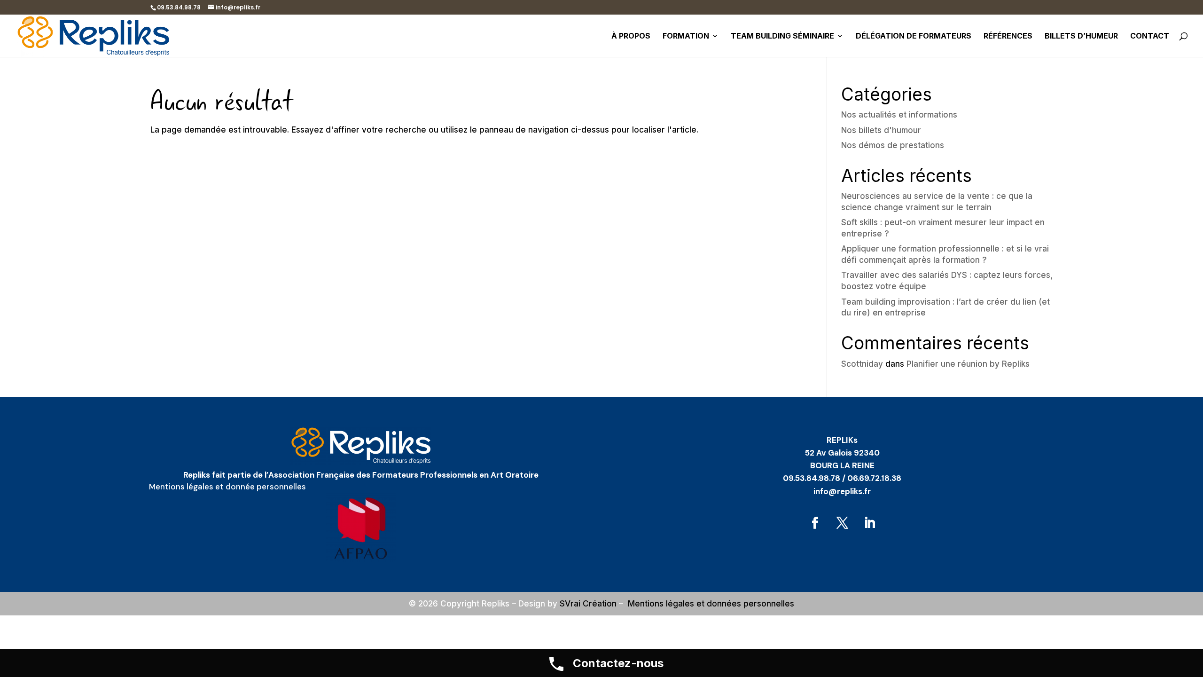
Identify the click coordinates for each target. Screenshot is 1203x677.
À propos (630, 36)
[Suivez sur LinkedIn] (869, 523)
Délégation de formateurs (913, 36)
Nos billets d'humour (881, 130)
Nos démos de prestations (892, 145)
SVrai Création (588, 603)
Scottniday (862, 364)
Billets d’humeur (1081, 36)
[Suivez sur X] (842, 523)
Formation (686, 36)
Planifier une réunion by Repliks (968, 364)
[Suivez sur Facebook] (815, 523)
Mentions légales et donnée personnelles (227, 486)
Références (1008, 36)
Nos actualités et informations (899, 114)
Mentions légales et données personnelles (711, 603)
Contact (1149, 36)
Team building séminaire (782, 36)
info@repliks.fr (842, 491)
